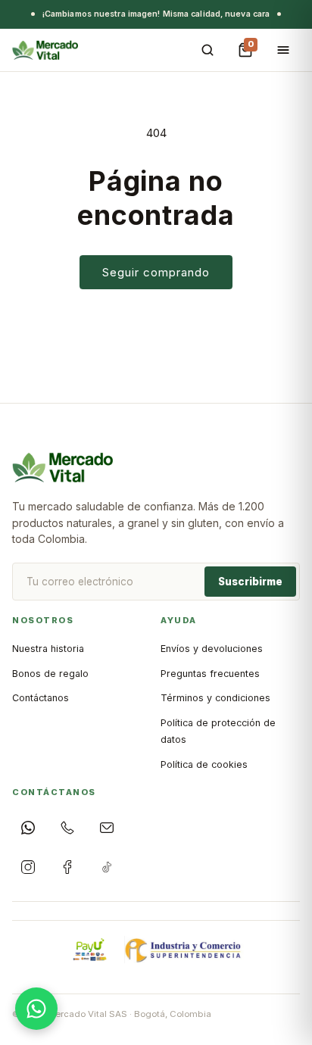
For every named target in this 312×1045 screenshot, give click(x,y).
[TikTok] (107, 867)
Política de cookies (204, 764)
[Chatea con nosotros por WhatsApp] (36, 1008)
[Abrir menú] (283, 50)
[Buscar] (207, 50)
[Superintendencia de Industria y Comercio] (184, 949)
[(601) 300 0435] (67, 828)
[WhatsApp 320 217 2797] (28, 828)
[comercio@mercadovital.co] (107, 828)
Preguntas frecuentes (210, 673)
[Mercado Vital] (45, 50)
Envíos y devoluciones (212, 648)
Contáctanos (40, 697)
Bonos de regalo (50, 673)
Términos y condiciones (215, 697)
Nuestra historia (48, 648)
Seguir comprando (156, 272)
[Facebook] (67, 867)
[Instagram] (28, 867)
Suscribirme (250, 582)
